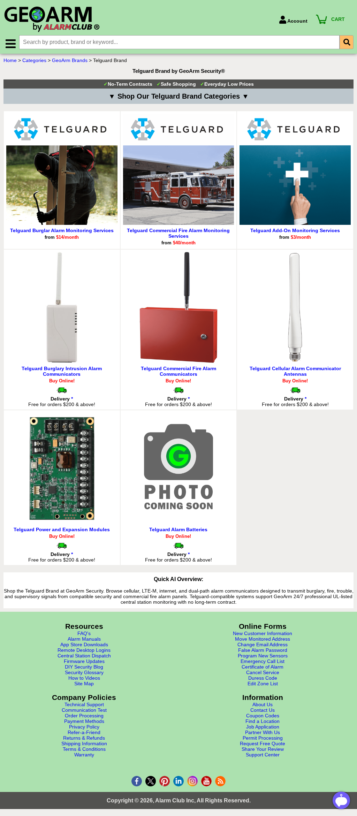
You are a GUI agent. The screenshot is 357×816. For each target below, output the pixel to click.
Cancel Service (262, 672)
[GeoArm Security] (137, 20)
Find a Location (262, 721)
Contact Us (262, 710)
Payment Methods (84, 721)
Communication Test (84, 710)
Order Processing (84, 715)
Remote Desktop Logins (84, 650)
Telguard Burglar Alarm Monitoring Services (62, 230)
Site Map (84, 683)
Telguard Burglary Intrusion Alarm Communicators (62, 371)
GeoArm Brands (70, 60)
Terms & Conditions (84, 749)
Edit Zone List (263, 683)
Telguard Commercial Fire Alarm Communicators (178, 371)
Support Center (263, 754)
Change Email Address (262, 644)
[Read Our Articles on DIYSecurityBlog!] (220, 781)
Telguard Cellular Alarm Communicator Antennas (295, 371)
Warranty (84, 754)
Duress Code (262, 678)
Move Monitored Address (262, 639)
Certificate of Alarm (262, 667)
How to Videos (84, 678)
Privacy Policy (84, 727)
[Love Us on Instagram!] (192, 781)
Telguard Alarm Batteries (178, 529)
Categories (34, 60)
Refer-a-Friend (84, 732)
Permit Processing (263, 738)
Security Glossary (84, 672)
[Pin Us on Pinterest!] (164, 781)
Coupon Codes (262, 715)
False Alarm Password (262, 650)
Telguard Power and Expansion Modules (62, 529)
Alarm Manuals (84, 639)
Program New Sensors (263, 655)
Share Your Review (263, 749)
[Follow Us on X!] (150, 781)
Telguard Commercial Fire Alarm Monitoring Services (178, 233)
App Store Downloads (84, 644)
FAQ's (84, 633)
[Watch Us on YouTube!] (206, 781)
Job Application (262, 727)
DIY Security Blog (84, 667)
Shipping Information (84, 743)
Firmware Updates (84, 661)
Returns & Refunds (84, 738)
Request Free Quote (262, 743)
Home (10, 60)
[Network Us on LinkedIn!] (178, 781)
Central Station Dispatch (84, 655)
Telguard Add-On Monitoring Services (295, 230)
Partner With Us (262, 732)
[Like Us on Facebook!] (136, 781)
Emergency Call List (262, 661)
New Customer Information (262, 633)
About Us (262, 704)
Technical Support (84, 704)
